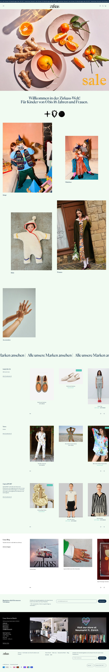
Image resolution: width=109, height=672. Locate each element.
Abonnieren (102, 601)
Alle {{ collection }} (7, 376)
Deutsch (89, 665)
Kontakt (47, 654)
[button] (103, 6)
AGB (51, 654)
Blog (68, 652)
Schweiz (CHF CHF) (99, 665)
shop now (54, 83)
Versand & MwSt (62, 652)
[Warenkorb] (105, 6)
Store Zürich (48, 652)
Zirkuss (7, 664)
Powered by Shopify (14, 664)
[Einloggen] (100, 6)
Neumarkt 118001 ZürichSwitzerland (6, 626)
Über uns (54, 652)
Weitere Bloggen (7, 546)
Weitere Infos (6, 643)
